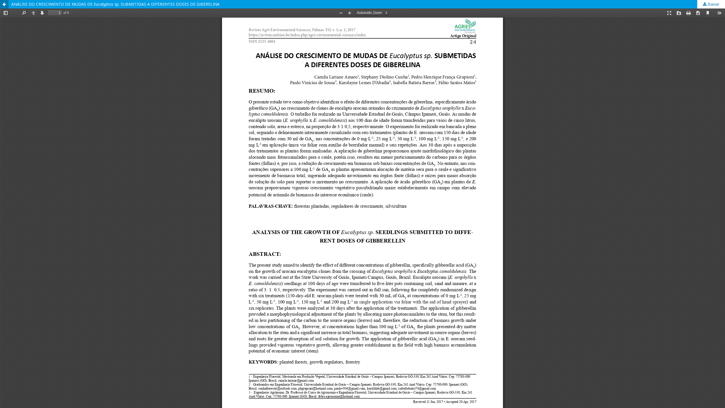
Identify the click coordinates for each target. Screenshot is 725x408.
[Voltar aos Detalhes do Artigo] (4, 4)
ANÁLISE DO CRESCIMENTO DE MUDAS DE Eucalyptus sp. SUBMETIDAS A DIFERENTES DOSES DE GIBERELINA (115, 4)
